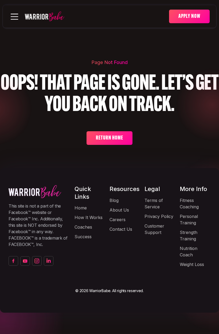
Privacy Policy (158, 216)
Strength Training (188, 235)
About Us (119, 210)
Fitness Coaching (189, 203)
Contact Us (121, 229)
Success (83, 236)
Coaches (83, 227)
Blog (114, 200)
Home (81, 207)
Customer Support (154, 229)
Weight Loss (192, 264)
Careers (118, 219)
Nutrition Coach (188, 251)
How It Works (89, 217)
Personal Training (189, 219)
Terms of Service (153, 203)
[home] (97, 16)
